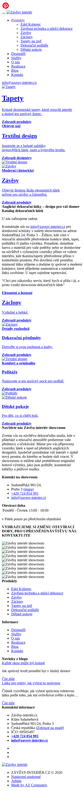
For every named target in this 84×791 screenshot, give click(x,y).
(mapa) (28, 489)
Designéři (18, 54)
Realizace (18, 66)
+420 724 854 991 (24, 493)
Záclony (27, 37)
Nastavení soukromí (26, 777)
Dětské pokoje (31, 49)
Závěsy (26, 33)
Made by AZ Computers (29, 785)
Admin (16, 781)
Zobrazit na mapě (50, 728)
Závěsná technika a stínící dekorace (47, 29)
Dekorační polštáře (34, 45)
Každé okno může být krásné (23, 663)
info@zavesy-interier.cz (19, 83)
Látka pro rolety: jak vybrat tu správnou (31, 683)
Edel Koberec (31, 24)
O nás (15, 62)
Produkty (18, 20)
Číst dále (8, 679)
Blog (14, 70)
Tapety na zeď (31, 41)
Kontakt (17, 75)
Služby (16, 58)
